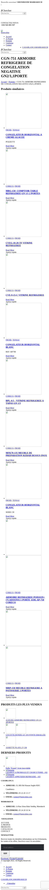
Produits (9, 41)
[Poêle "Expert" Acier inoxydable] (27, 762)
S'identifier (11, 883)
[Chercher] (24, 13)
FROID (9, 130)
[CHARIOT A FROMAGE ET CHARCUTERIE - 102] (27, 770)
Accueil (9, 37)
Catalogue (9, 43)
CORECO (10, 186)
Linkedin (19, 858)
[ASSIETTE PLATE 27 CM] (27, 741)
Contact (9, 45)
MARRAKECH (42, 47)
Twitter (12, 858)
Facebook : (5, 858)
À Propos (9, 39)
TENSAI (15, 130)
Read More (10, 146)
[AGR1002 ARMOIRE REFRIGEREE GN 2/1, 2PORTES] (27, 714)
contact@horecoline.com (22, 797)
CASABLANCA (29, 47)
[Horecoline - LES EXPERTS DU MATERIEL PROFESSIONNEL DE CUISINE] (6, 33)
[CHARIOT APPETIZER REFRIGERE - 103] (27, 775)
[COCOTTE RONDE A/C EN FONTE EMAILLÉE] (27, 728)
